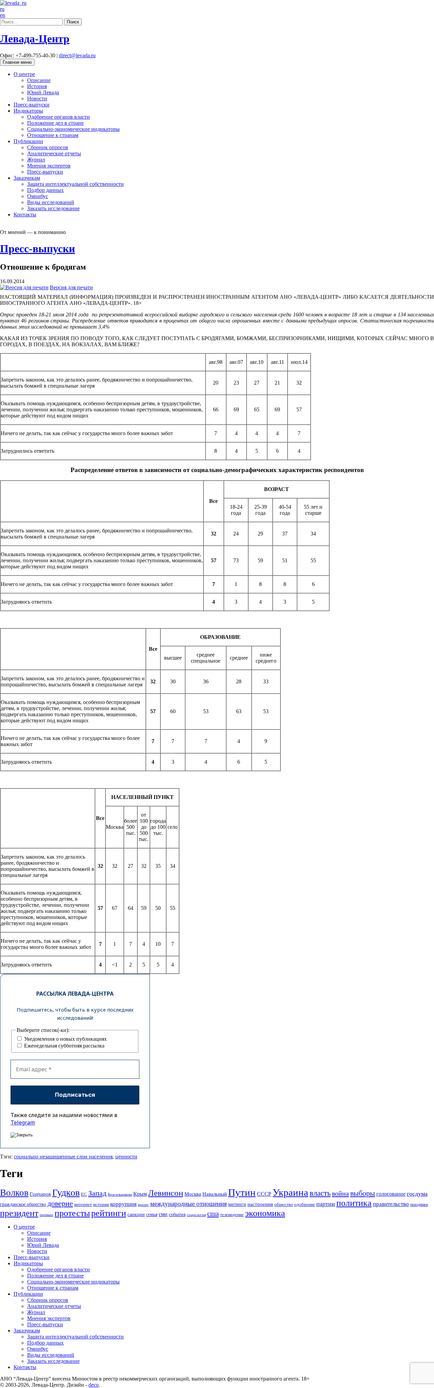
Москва (192, 1194)
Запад (97, 1193)
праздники (419, 1204)
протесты (72, 1213)
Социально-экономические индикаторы (73, 129)
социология (196, 1215)
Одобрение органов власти (58, 117)
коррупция (123, 1204)
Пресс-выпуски (32, 104)
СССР (264, 1194)
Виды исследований (50, 202)
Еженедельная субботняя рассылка (63, 1046)
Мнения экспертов (49, 166)
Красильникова (120, 1194)
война (340, 1193)
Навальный (214, 1194)
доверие (60, 1203)
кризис (143, 1205)
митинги (237, 1204)
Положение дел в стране (55, 123)
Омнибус (37, 196)
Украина (290, 1192)
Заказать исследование (53, 208)
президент (19, 1213)
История (37, 86)
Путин (242, 1192)
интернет (83, 1204)
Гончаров (40, 1194)
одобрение (304, 1204)
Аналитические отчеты (54, 153)
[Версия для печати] (24, 287)
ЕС (84, 1194)
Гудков (66, 1192)
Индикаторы (28, 111)
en (2, 15)
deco (93, 1385)
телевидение (232, 1214)
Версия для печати (71, 287)
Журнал (36, 159)
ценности (126, 1156)
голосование (391, 1194)
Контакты (25, 214)
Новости (37, 98)
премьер (46, 1215)
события (177, 1214)
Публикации (28, 141)
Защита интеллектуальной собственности (75, 184)
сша (213, 1213)
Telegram (23, 1122)
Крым (140, 1194)
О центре (24, 74)
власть (320, 1193)
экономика (265, 1213)
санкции (136, 1214)
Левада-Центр (35, 39)
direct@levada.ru (77, 55)
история (101, 1204)
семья (151, 1214)
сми (163, 1214)
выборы (362, 1193)
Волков (14, 1193)
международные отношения (188, 1203)
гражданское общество (23, 1204)
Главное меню (17, 62)
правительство (391, 1204)
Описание (39, 80)
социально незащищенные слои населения (63, 1156)
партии (325, 1203)
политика (354, 1203)
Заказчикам (27, 178)
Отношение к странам (52, 135)
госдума (417, 1193)
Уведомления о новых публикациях (65, 1039)
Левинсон (165, 1192)
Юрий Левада (43, 92)
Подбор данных (45, 190)
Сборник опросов (47, 147)
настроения (260, 1204)
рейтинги (108, 1213)
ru (2, 9)
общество (283, 1204)
